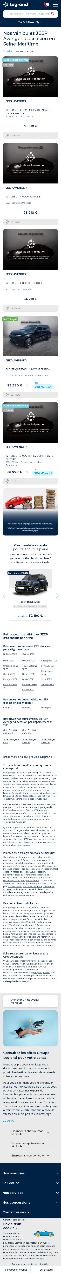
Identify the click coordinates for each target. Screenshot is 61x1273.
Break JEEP (28, 679)
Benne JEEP (9, 660)
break (26, 799)
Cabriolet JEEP (29, 684)
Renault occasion (11, 880)
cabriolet (34, 799)
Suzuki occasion (37, 872)
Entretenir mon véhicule (27, 1155)
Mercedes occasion (32, 886)
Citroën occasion (44, 869)
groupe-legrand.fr (44, 807)
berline (18, 799)
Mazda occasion (21, 872)
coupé (42, 799)
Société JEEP (47, 684)
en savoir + (9, 1121)
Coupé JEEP (28, 689)
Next (57, 594)
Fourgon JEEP (10, 679)
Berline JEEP (28, 674)
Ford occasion (28, 869)
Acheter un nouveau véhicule (25, 1001)
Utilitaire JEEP (10, 654)
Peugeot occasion (30, 880)
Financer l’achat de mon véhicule (27, 1132)
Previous (4, 594)
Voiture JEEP (28, 654)
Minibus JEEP (47, 666)
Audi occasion (15, 886)
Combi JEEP (9, 674)
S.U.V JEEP (46, 679)
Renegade (46, 707)
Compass (8, 707)
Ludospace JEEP (49, 660)
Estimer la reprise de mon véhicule (28, 1145)
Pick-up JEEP (28, 660)
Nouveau (26, 707)
